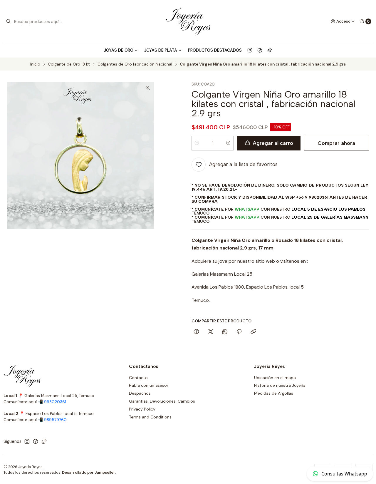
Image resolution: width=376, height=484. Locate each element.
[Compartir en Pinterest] (239, 332)
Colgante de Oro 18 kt (69, 64)
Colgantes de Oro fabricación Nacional (135, 64)
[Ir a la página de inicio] (188, 21)
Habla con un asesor (148, 385)
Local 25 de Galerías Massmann (329, 217)
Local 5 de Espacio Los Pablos (328, 209)
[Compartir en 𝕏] (211, 332)
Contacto (138, 377)
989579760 (55, 419)
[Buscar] (9, 21)
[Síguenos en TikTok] (269, 50)
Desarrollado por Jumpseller (88, 472)
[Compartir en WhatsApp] (225, 332)
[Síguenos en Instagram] (250, 50)
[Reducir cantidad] (197, 143)
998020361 (55, 401)
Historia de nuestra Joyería (280, 385)
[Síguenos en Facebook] (260, 50)
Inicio (35, 64)
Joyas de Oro (118, 50)
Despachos (140, 393)
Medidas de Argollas (273, 393)
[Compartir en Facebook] (196, 332)
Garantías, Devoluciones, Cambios (162, 401)
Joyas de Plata (160, 50)
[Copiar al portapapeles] (253, 332)
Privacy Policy (142, 409)
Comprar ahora (336, 143)
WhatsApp (247, 209)
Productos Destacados (215, 50)
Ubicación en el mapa (275, 377)
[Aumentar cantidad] (228, 143)
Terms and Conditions (150, 417)
